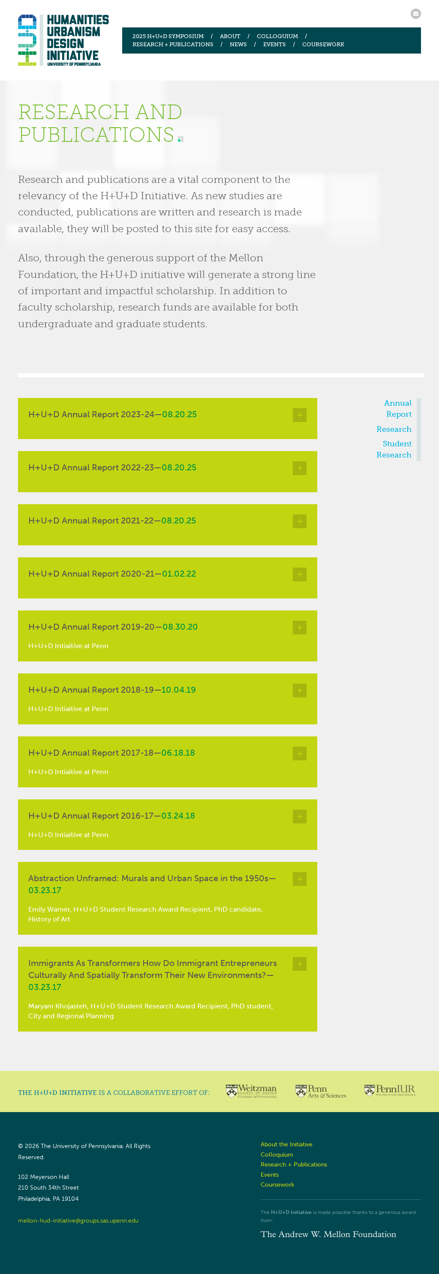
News (238, 44)
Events (274, 44)
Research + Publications (172, 44)
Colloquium (277, 36)
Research (394, 429)
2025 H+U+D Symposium (168, 36)
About (230, 36)
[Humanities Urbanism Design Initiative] (63, 40)
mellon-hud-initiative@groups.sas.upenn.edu (78, 1220)
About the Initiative (287, 1144)
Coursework (323, 44)
